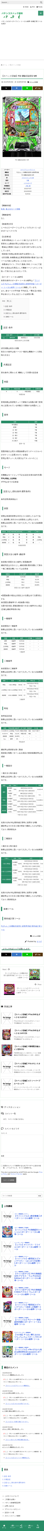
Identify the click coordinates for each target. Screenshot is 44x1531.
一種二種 (27, 186)
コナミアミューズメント (27, 169)
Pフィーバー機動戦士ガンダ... (11, 1375)
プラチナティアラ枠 (28, 178)
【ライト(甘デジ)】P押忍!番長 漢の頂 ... (17, 1440)
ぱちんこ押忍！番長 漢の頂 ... (11, 1429)
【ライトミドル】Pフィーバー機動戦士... (17, 1385)
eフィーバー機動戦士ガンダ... (11, 1447)
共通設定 (8, 310)
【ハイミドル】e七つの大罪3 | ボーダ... (17, 1403)
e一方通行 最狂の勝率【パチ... (11, 1411)
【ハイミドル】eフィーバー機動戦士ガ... (17, 1458)
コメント (4, 1133)
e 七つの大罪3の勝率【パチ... (11, 1393)
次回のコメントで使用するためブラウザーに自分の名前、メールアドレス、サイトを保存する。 (22, 1167)
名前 (2, 1156)
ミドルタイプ (28, 183)
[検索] (41, 2)
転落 (3, 209)
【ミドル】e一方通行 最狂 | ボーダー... (17, 1421)
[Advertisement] (22, 44)
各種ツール (8, 317)
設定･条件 (8, 306)
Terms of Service (16, 1174)
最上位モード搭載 (13, 209)
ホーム (5, 65)
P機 (28, 180)
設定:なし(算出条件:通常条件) (15, 313)
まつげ (39, 941)
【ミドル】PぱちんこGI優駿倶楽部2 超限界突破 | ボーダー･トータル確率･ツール (21, 283)
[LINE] (27, 88)
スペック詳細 (16, 65)
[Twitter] (6, 88)
